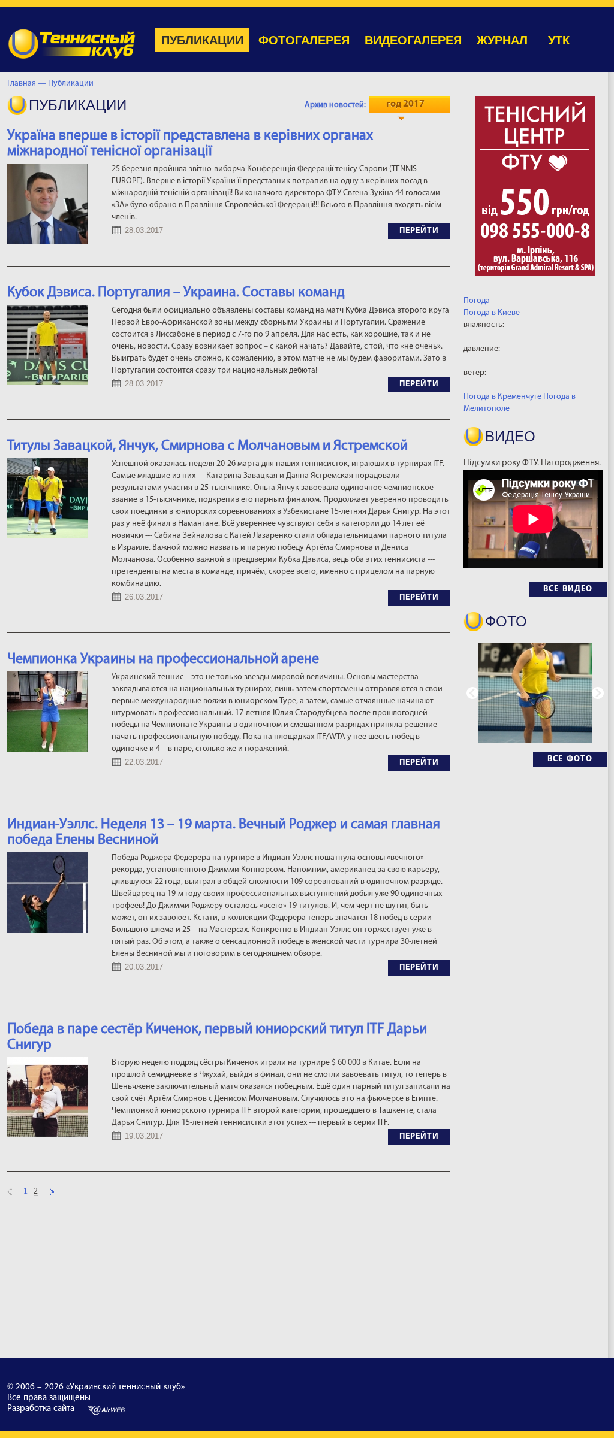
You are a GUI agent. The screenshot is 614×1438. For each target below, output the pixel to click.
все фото (569, 759)
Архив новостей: (335, 105)
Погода (476, 300)
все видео (567, 589)
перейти (419, 230)
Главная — (26, 83)
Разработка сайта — (47, 1408)
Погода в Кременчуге (502, 396)
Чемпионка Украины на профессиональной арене (163, 659)
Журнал (502, 40)
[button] (598, 693)
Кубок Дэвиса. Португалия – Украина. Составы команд (176, 293)
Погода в (491, 312)
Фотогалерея (304, 40)
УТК (559, 40)
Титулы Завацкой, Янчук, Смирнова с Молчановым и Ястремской (207, 446)
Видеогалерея (413, 40)
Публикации (202, 40)
